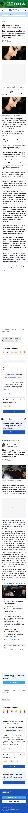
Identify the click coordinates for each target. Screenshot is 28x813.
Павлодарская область (8, 338)
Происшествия (6, 440)
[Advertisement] (14, 74)
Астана (4, 699)
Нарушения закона (16, 440)
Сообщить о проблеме (14, 797)
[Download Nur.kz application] (14, 4)
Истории (4, 21)
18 (3, 712)
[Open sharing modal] (18, 419)
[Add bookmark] (25, 419)
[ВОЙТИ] (25, 9)
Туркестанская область (8, 340)
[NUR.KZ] (14, 10)
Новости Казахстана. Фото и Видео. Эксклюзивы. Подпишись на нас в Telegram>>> (13, 268)
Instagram (15, 432)
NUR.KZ (4, 95)
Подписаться (14, 682)
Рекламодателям (14, 801)
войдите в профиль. (17, 377)
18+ (16, 340)
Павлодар (17, 338)
